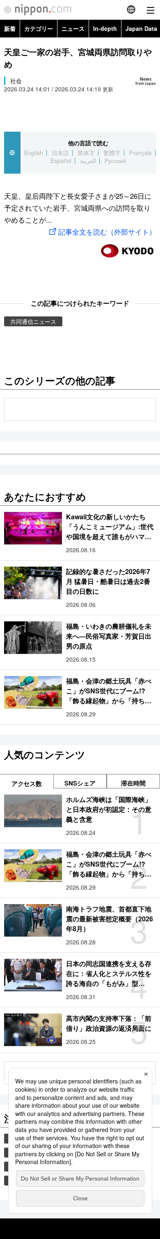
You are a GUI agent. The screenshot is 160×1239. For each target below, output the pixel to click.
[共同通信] (127, 247)
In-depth (105, 28)
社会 (16, 81)
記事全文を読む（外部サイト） (107, 231)
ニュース (73, 28)
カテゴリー (38, 28)
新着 (10, 28)
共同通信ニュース (33, 321)
